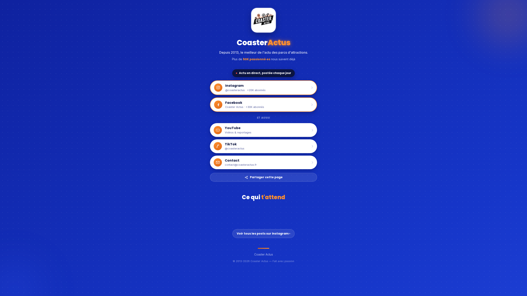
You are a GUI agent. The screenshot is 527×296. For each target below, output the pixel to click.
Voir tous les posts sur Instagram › (263, 233)
